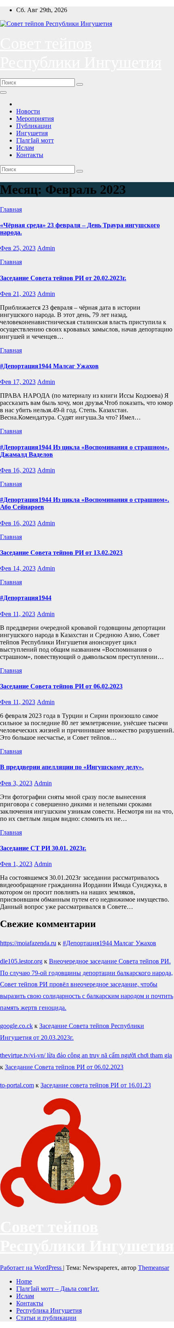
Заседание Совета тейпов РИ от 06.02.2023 (61, 686)
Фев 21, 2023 (18, 293)
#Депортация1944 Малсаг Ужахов (49, 366)
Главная (11, 209)
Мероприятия (35, 118)
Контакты (29, 154)
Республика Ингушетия (49, 1310)
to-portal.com (17, 1085)
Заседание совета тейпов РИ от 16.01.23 (95, 1085)
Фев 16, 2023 (18, 470)
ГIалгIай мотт (35, 140)
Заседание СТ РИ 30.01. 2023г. (43, 848)
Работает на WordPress (31, 1267)
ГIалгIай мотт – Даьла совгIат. (57, 1288)
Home (24, 1281)
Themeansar (153, 1267)
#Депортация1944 (25, 597)
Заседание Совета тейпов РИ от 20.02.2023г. (63, 278)
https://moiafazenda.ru (28, 943)
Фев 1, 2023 (16, 863)
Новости (28, 111)
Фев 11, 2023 (17, 614)
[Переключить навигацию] (3, 92)
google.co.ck (16, 1025)
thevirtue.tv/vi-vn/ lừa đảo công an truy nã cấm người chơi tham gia (86, 1055)
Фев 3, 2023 (16, 783)
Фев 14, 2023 (18, 568)
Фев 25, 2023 (18, 248)
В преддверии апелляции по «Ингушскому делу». (72, 767)
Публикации (33, 125)
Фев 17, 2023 (18, 381)
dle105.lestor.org (21, 961)
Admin (46, 248)
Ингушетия (32, 133)
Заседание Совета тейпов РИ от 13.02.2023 (61, 552)
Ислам (25, 147)
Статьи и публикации (46, 1317)
